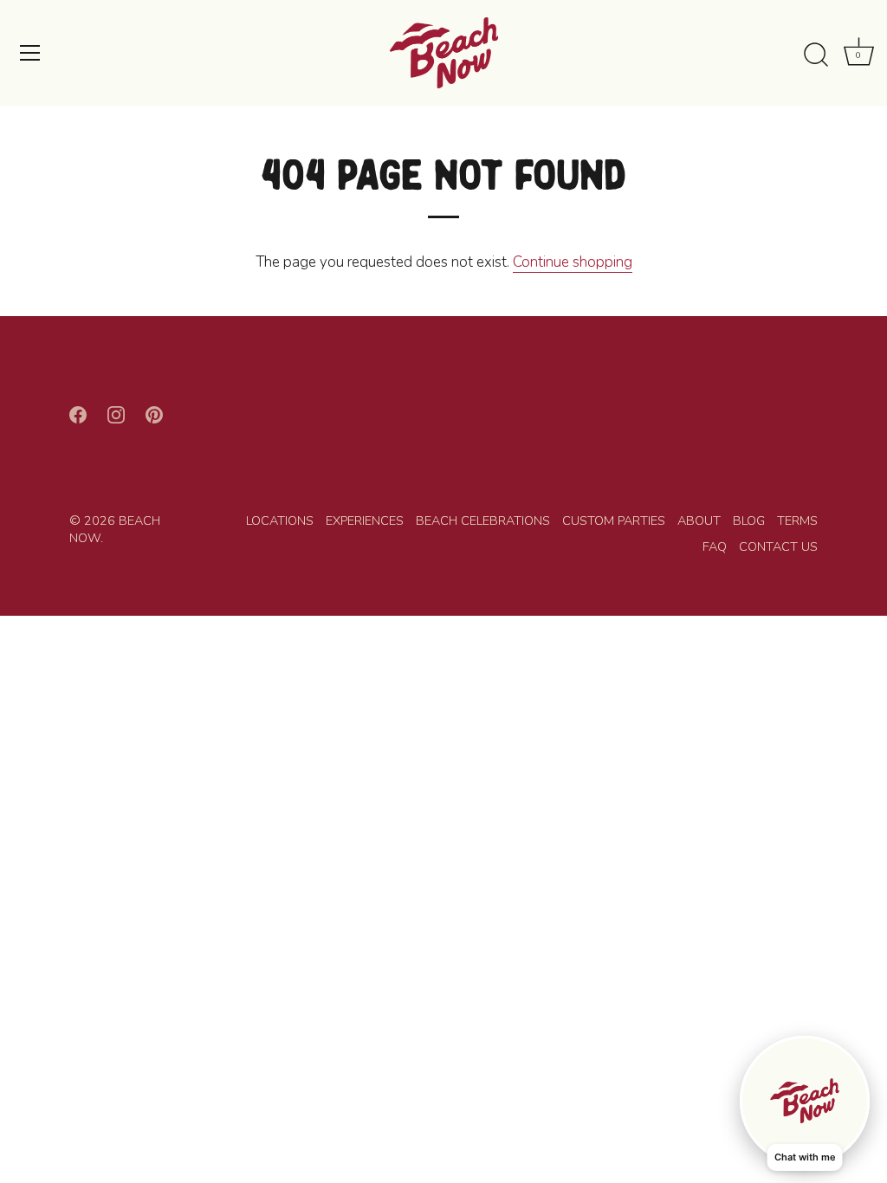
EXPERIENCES (365, 520)
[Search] (816, 55)
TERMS (797, 520)
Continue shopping (572, 262)
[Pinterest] (154, 413)
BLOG (749, 520)
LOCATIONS (280, 520)
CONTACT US (778, 546)
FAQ (714, 546)
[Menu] (30, 53)
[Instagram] (116, 413)
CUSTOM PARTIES (613, 520)
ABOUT (699, 520)
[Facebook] (78, 413)
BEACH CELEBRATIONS (483, 520)
